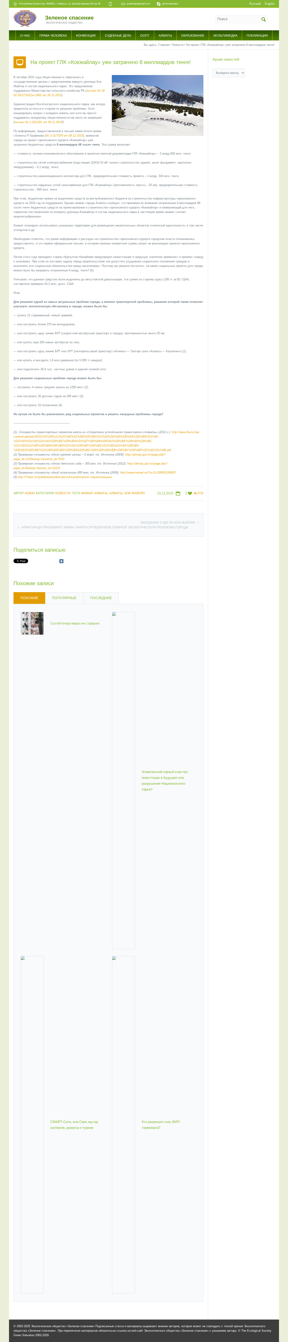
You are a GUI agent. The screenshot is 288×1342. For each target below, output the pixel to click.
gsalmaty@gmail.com (138, 3)
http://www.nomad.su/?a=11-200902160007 (148, 472)
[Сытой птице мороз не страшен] (32, 623)
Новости (177, 45)
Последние (101, 598)
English (269, 3)
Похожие (29, 598)
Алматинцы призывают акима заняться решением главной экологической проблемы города (105, 527)
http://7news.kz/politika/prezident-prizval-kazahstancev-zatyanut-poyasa (65, 477)
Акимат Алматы (94, 493)
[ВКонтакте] (61, 561)
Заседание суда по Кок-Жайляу (167, 522)
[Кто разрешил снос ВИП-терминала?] (123, 1124)
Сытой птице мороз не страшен (74, 623)
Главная (163, 45)
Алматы (116, 493)
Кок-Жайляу (134, 493)
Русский (255, 3)
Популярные (64, 598)
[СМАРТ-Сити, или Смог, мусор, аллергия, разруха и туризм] (32, 1124)
